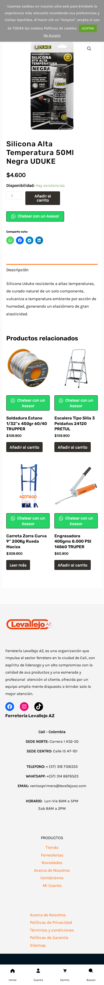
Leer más (18, 565)
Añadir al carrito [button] (24, 447)
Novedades (52, 862)
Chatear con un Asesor (38, 216)
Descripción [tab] (17, 269)
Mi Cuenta (52, 885)
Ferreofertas (52, 855)
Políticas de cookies (60, 28)
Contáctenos (52, 877)
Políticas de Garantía (49, 937)
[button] (89, 48)
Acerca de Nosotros (52, 870)
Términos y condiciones (52, 930)
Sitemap (38, 945)
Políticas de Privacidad (51, 922)
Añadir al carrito (43, 198)
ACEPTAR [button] (88, 28)
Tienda (52, 847)
